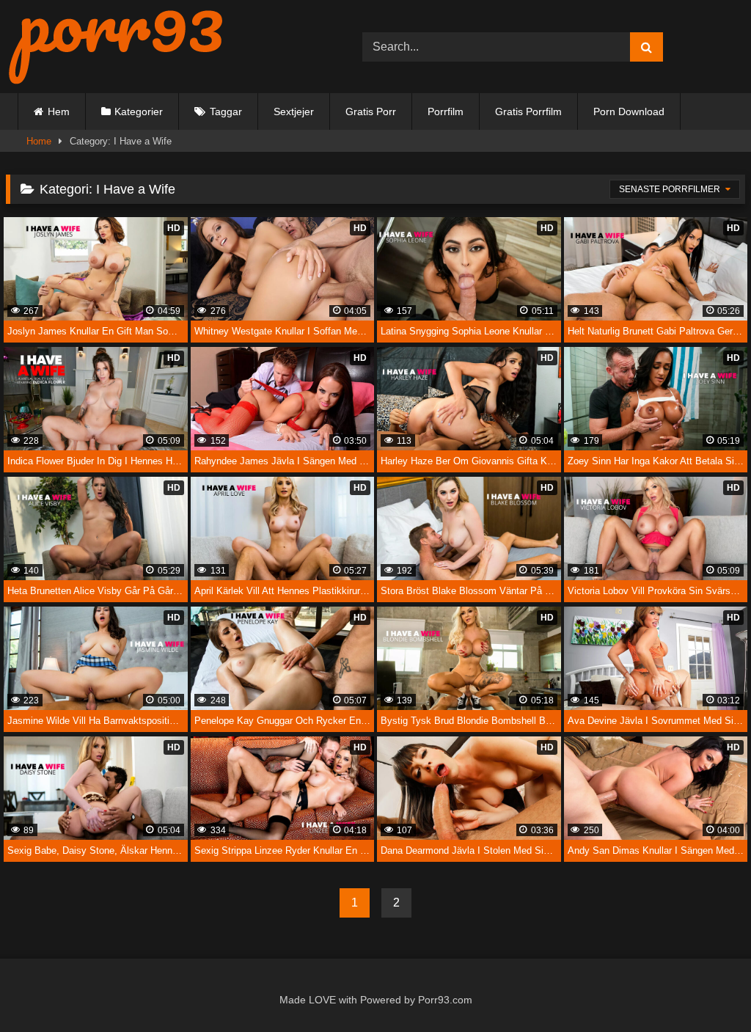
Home (38, 141)
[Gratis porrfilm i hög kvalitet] (161, 46)
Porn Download (628, 111)
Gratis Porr (370, 111)
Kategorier (138, 111)
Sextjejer (294, 111)
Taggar (226, 111)
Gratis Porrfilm (528, 111)
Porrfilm (446, 111)
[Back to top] (706, 989)
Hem (59, 111)
